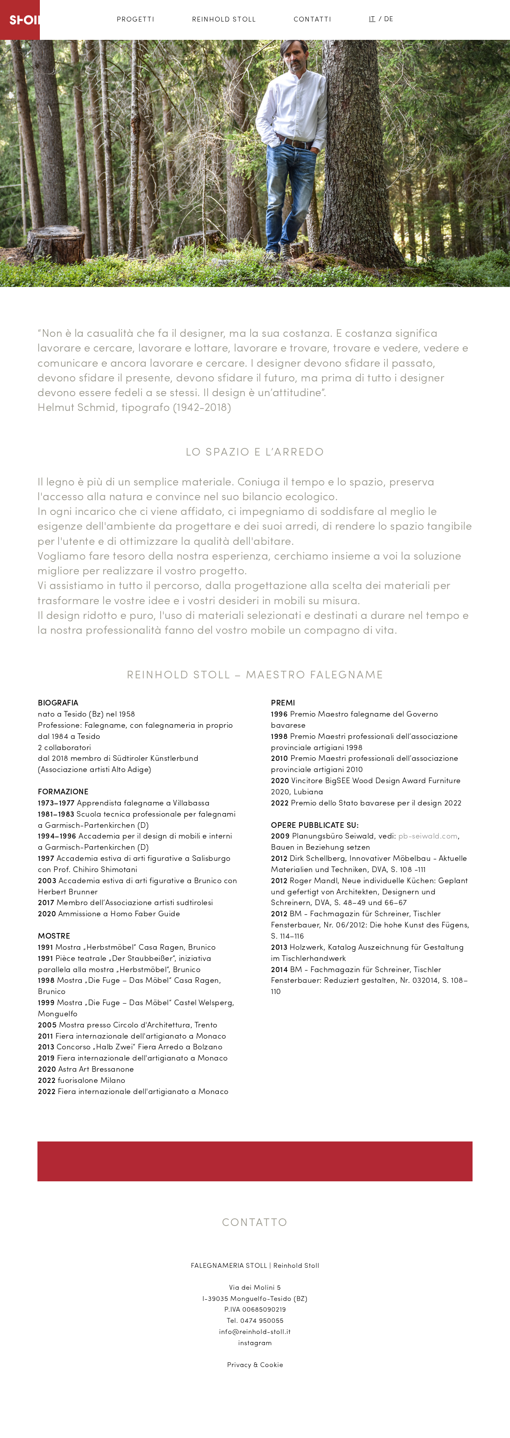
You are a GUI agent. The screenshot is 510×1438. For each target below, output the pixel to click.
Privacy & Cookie (255, 1365)
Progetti (136, 19)
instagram (255, 1343)
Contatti (313, 19)
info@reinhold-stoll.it (255, 1332)
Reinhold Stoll (224, 19)
